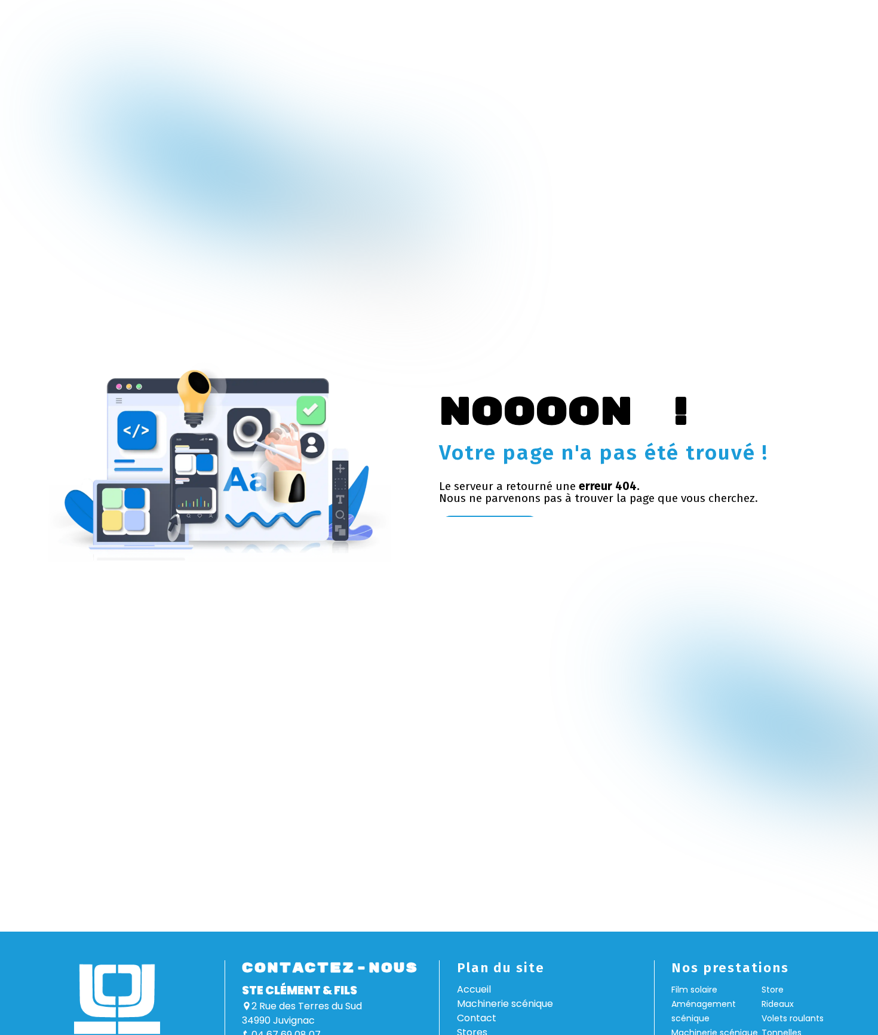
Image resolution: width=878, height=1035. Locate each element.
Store (773, 990)
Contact (476, 1018)
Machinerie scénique (505, 1003)
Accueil (474, 989)
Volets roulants (793, 1018)
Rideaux (778, 1004)
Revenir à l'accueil (490, 528)
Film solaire (694, 990)
